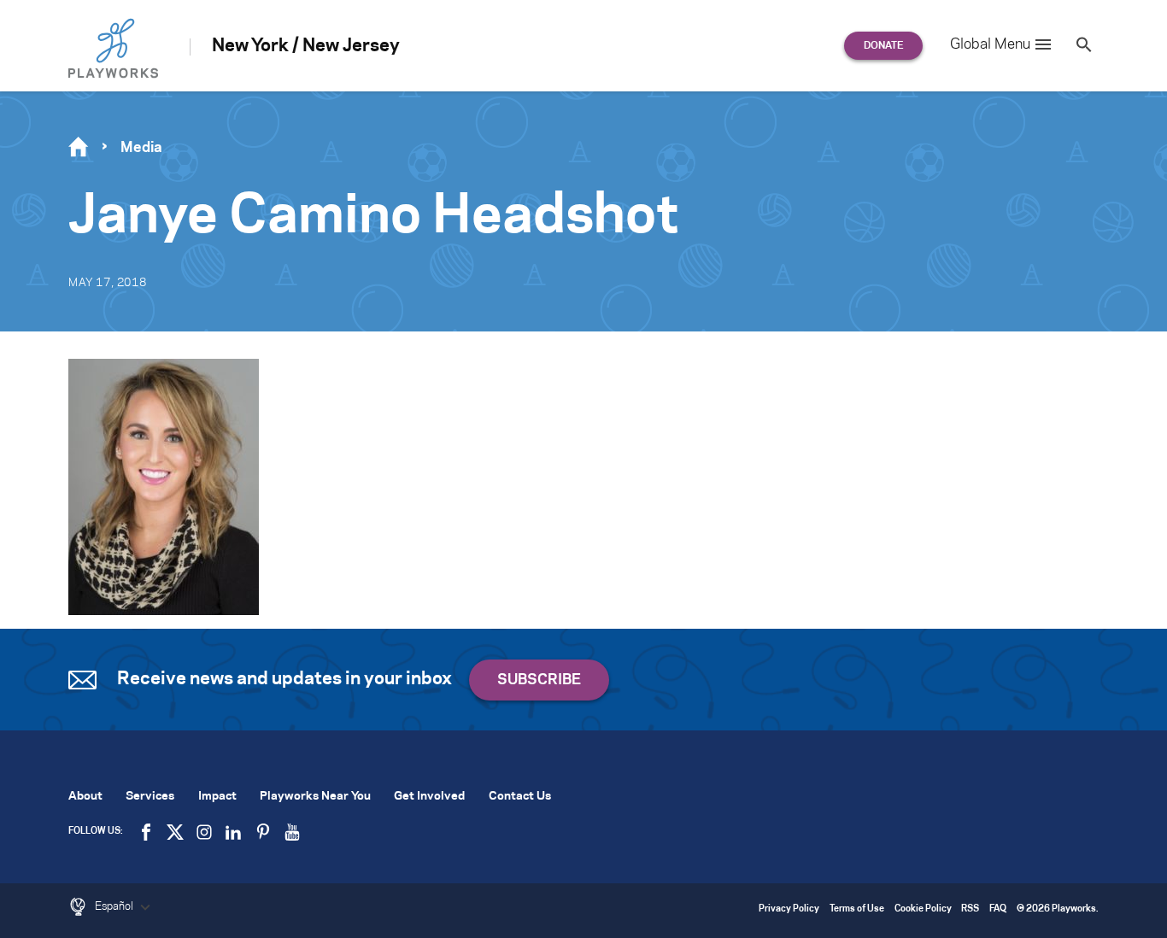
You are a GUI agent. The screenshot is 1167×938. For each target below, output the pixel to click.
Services (150, 796)
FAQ (997, 909)
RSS (970, 909)
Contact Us (520, 796)
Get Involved (429, 796)
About (85, 796)
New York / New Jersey (306, 46)
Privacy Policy (789, 909)
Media (141, 148)
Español (115, 906)
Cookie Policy (923, 909)
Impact (217, 796)
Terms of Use (857, 909)
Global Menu (990, 44)
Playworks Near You (315, 796)
